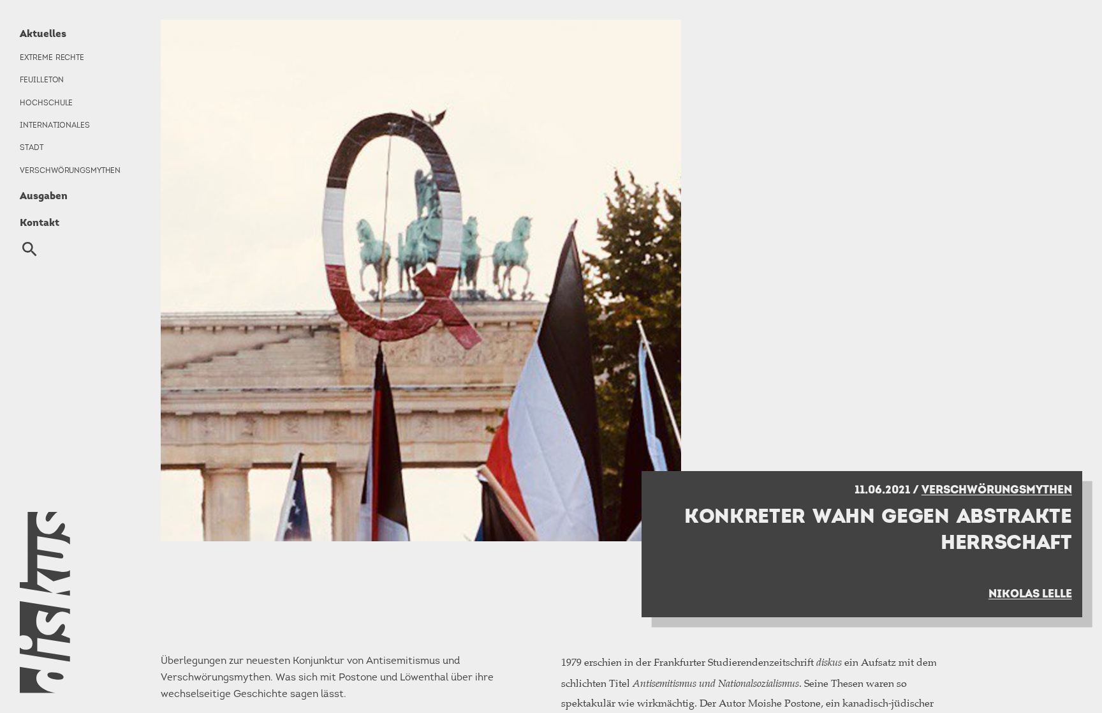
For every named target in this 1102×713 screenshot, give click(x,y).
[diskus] (70, 602)
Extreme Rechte (52, 57)
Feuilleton (42, 79)
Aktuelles (43, 33)
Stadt (31, 147)
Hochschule (46, 102)
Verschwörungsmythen (70, 170)
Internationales (54, 125)
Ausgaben (44, 195)
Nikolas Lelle (1030, 593)
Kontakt (39, 222)
